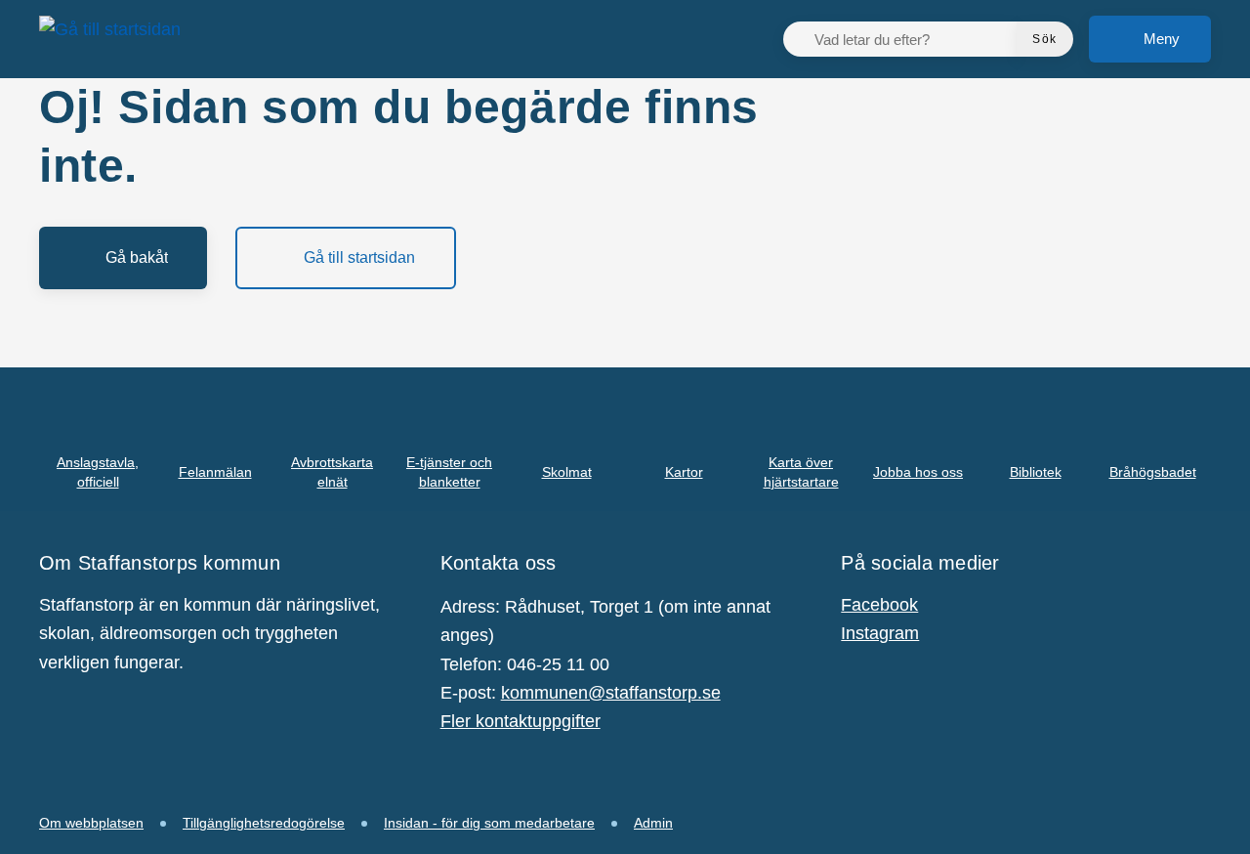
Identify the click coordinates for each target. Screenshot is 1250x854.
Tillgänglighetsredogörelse (264, 823)
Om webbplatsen (91, 823)
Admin (653, 823)
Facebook (879, 605)
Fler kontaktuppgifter (520, 721)
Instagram (880, 633)
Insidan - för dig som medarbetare (489, 823)
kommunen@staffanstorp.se (611, 693)
